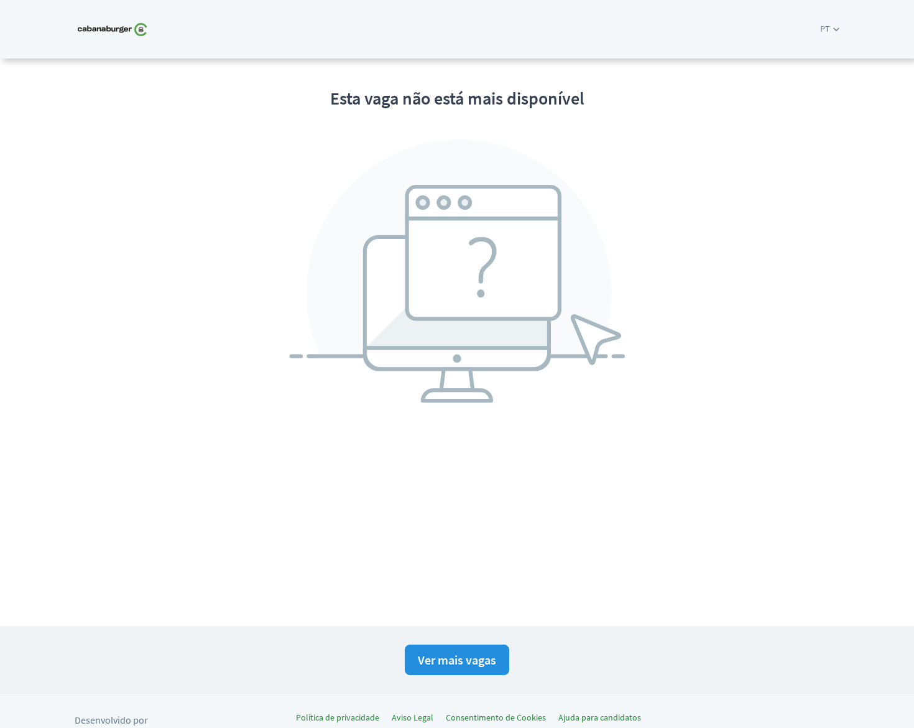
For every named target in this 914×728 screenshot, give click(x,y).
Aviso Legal (412, 717)
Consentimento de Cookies (496, 717)
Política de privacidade (337, 717)
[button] (829, 29)
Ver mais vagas (457, 660)
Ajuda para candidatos (599, 717)
